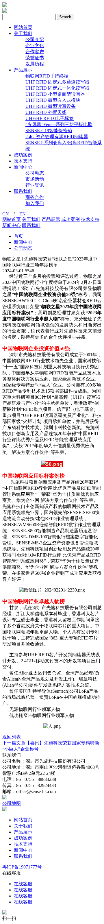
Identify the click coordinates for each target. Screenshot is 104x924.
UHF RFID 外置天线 (45, 112)
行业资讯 (34, 185)
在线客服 (23, 883)
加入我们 (34, 203)
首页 (18, 236)
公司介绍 (34, 39)
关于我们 (23, 33)
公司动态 (34, 173)
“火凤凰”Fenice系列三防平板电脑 (58, 124)
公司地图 (11, 803)
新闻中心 (23, 167)
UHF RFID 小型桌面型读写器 (55, 94)
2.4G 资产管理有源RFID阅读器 (56, 136)
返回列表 (11, 736)
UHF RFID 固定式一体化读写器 (57, 88)
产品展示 (23, 69)
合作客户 (34, 51)
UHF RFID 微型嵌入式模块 (52, 100)
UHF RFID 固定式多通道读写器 (57, 82)
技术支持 (23, 160)
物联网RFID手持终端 (46, 75)
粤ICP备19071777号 (22, 866)
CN (5, 213)
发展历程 (34, 63)
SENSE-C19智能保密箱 (48, 130)
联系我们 (23, 191)
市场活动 (34, 179)
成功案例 (23, 154)
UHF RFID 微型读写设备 (50, 106)
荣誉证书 (34, 57)
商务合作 (34, 197)
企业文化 (34, 45)
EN (22, 213)
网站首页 (23, 27)
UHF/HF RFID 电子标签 (49, 118)
